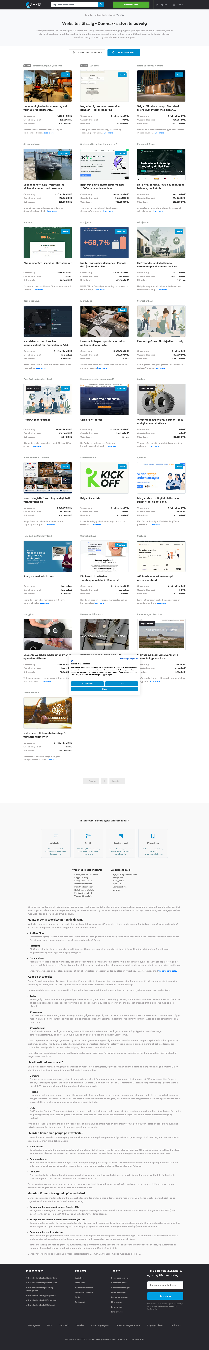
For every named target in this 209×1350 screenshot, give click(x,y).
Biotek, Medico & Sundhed (86, 874)
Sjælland (117, 883)
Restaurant (80, 1302)
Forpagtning (116, 1307)
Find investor (117, 1311)
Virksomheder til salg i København (41, 1300)
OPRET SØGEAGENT (126, 52)
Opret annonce (131, 4)
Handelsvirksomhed (83, 883)
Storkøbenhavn (120, 886)
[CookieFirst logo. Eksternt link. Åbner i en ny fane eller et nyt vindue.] (72, 661)
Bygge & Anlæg (81, 877)
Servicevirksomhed (83, 892)
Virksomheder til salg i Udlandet (40, 1305)
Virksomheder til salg (104, 15)
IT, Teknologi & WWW (84, 889)
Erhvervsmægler (118, 1292)
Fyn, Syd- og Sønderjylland (125, 874)
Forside (88, 15)
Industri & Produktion (83, 886)
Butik (77, 1297)
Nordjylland (118, 880)
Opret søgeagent (100, 1325)
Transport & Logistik (83, 895)
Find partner (117, 1302)
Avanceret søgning (89, 52)
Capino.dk (175, 1325)
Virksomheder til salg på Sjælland (41, 1295)
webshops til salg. (167, 970)
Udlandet (117, 889)
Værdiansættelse (119, 1282)
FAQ (49, 1325)
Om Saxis (64, 1325)
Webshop (79, 1277)
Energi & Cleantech (83, 880)
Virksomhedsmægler (120, 1287)
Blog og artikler (155, 1325)
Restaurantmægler (119, 1297)
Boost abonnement (119, 1277)
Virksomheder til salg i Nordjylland (41, 1277)
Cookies (80, 1325)
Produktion (80, 1282)
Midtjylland (118, 877)
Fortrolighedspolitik (129, 658)
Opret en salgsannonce (128, 1325)
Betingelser (34, 1325)
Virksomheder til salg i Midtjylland (41, 1282)
